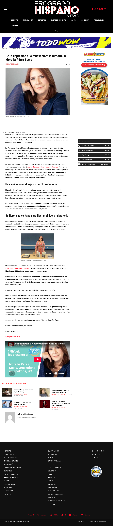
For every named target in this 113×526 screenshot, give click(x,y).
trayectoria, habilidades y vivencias (17, 268)
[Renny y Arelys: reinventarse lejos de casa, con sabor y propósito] (7, 392)
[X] (100, 9)
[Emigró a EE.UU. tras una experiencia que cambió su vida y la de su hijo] (7, 404)
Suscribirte (105, 164)
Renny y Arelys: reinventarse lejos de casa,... (24, 391)
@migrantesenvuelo (12, 337)
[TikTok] (97, 9)
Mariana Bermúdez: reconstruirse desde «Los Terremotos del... (61, 403)
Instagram (44, 515)
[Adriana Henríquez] (10, 417)
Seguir (107, 145)
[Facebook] (92, 9)
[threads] (105, 9)
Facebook (31, 515)
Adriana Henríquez (8, 132)
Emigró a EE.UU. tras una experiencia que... (22, 403)
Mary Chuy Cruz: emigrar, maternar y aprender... (60, 391)
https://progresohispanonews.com (27, 417)
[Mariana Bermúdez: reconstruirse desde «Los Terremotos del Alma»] (45, 404)
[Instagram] (95, 9)
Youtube (75, 515)
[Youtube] (102, 9)
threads (87, 515)
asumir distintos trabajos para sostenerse (42, 167)
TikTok (56, 515)
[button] (56, 30)
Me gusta (106, 141)
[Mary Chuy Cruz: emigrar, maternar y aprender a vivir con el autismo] (45, 392)
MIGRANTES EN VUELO (12, 64)
